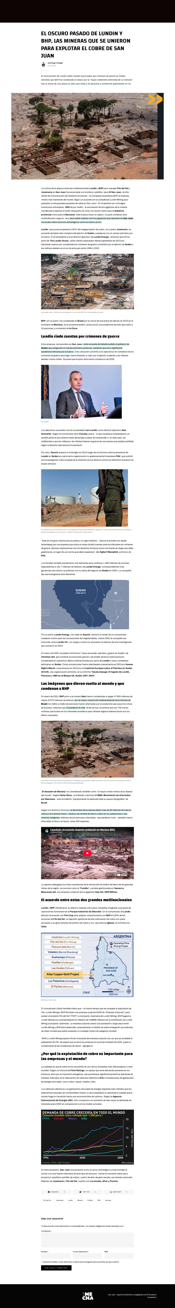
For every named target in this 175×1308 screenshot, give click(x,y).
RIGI (67, 207)
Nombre (44, 1252)
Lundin (70, 1200)
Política (90, 1200)
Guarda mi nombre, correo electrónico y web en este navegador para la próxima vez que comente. (81, 1262)
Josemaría (59, 1200)
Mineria (80, 1200)
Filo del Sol (47, 1200)
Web (106, 1252)
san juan (108, 1200)
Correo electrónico (81, 1252)
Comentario (46, 1231)
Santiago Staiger (55, 63)
